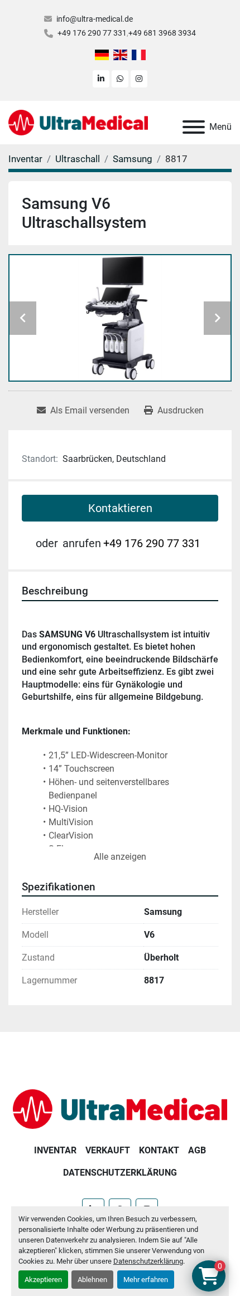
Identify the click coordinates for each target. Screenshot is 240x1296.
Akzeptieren (43, 1279)
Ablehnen (92, 1279)
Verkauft (107, 1150)
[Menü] (194, 127)
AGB (197, 1150)
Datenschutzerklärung (148, 1261)
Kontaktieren (120, 508)
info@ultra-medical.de (94, 18)
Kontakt (159, 1150)
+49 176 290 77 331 (92, 32)
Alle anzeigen (120, 856)
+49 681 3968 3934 (162, 32)
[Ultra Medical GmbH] (120, 1108)
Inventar (55, 1150)
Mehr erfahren (145, 1279)
